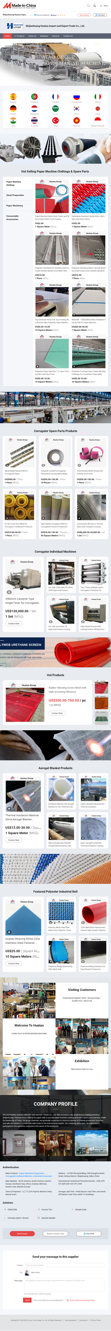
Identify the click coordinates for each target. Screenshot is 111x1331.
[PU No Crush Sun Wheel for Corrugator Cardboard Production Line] (19, 505)
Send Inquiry (84, 15)
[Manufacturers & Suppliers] (20, 5)
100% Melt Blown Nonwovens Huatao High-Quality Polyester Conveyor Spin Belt (93, 929)
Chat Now (101, 15)
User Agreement (70, 1320)
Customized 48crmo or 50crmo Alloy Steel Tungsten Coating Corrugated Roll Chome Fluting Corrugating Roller (90, 525)
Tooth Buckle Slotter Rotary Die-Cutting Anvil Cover (90, 472)
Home (7, 36)
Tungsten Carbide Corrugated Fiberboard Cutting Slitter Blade (54, 472)
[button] (53, 160)
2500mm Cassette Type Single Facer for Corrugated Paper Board (22, 601)
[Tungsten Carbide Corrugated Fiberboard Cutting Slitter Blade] (55, 452)
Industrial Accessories (42, 1176)
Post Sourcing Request (94, 6)
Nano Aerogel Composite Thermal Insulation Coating (92, 844)
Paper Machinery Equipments (31, 1173)
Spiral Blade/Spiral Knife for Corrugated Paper (16, 472)
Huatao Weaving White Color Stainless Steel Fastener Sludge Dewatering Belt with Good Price (22, 941)
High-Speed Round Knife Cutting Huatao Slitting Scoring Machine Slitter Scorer (94, 628)
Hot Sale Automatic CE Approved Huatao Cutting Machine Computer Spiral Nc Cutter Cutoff (60, 628)
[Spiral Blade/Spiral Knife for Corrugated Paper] (19, 452)
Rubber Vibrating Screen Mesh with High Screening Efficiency (67, 689)
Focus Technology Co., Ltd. (38, 1320)
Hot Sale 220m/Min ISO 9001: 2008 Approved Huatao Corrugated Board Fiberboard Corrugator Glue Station (60, 589)
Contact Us (68, 36)
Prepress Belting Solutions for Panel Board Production (93, 967)
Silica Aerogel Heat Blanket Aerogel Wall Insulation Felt (59, 844)
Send (27, 1300)
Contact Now (13, 623)
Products (20, 36)
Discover (55, 36)
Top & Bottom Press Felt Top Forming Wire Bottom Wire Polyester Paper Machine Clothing (52, 322)
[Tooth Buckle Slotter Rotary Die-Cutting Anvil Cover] (91, 452)
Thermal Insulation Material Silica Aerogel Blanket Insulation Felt (22, 817)
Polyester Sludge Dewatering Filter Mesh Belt (60, 967)
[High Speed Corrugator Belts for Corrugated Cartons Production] (55, 505)
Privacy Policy (96, 1320)
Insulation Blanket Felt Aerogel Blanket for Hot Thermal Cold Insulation (61, 805)
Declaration (83, 1320)
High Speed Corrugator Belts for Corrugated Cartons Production (54, 525)
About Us (32, 36)
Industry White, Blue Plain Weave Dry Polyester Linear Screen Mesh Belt (59, 929)
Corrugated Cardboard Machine (19, 1176)
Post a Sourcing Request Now (81, 1300)
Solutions (44, 36)
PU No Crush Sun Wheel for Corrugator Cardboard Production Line (19, 525)
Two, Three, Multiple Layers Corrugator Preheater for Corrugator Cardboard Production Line (92, 589)
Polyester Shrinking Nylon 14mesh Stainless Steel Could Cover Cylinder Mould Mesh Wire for (88, 271)
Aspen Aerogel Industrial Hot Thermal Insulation (93, 805)
